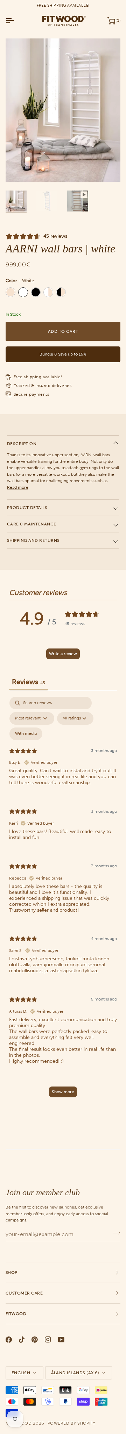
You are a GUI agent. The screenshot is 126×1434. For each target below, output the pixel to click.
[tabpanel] (63, 900)
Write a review (63, 653)
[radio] (10, 292)
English (21, 1372)
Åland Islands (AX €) (75, 1372)
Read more (17, 487)
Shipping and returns (33, 540)
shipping (56, 5)
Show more (63, 1091)
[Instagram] (48, 1339)
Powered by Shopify (72, 1423)
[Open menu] (16, 20)
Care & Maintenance (31, 524)
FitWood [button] (16, 1313)
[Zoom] (19, 169)
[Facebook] (9, 1339)
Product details (27, 507)
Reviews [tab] (28, 681)
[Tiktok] (21, 1339)
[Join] (114, 1233)
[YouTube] (61, 1339)
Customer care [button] (24, 1293)
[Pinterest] (34, 1339)
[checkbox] (25, 733)
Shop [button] (12, 1272)
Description (21, 443)
